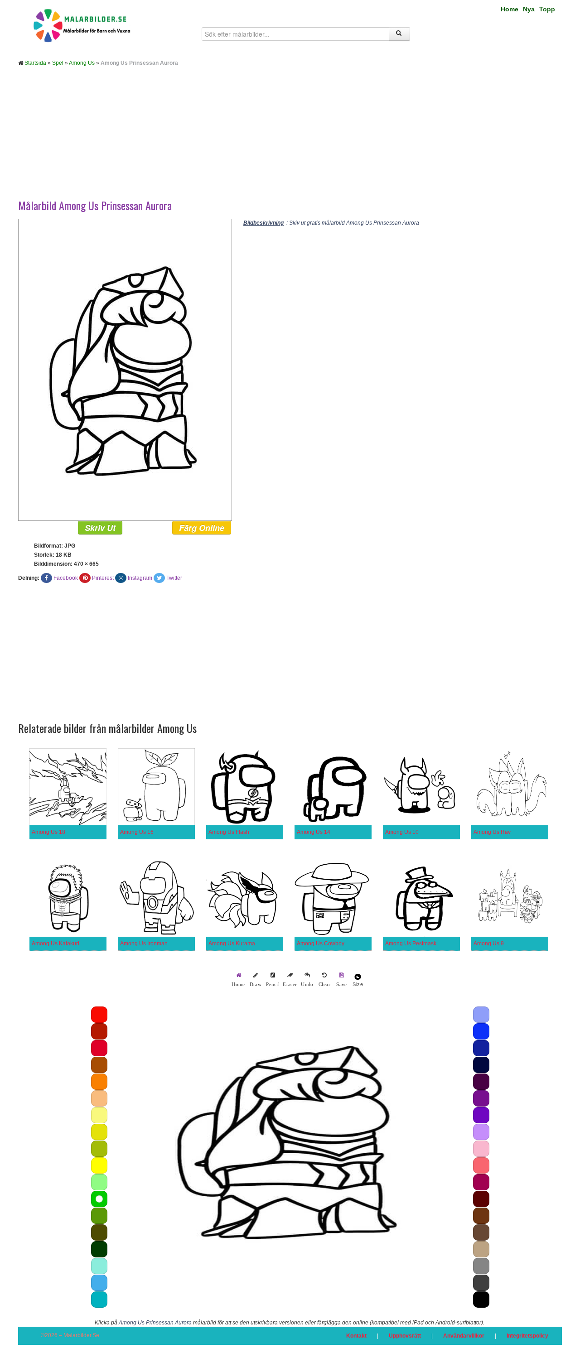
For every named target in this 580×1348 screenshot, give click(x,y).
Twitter (174, 578)
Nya (529, 9)
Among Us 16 (137, 832)
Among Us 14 (313, 832)
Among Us (82, 63)
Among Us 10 (402, 832)
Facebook (65, 578)
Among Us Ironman (144, 943)
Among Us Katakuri (55, 943)
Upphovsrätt (405, 1336)
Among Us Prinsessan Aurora (155, 1322)
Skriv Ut (100, 528)
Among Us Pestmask (410, 943)
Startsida (35, 63)
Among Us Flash (228, 832)
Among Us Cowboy (320, 943)
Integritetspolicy (527, 1336)
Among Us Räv (492, 832)
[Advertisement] (290, 139)
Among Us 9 (489, 943)
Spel (57, 63)
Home (509, 9)
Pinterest (103, 578)
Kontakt (356, 1336)
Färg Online (201, 528)
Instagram (140, 578)
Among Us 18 (48, 832)
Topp (547, 9)
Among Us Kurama (231, 943)
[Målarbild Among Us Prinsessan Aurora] (125, 369)
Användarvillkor (463, 1336)
